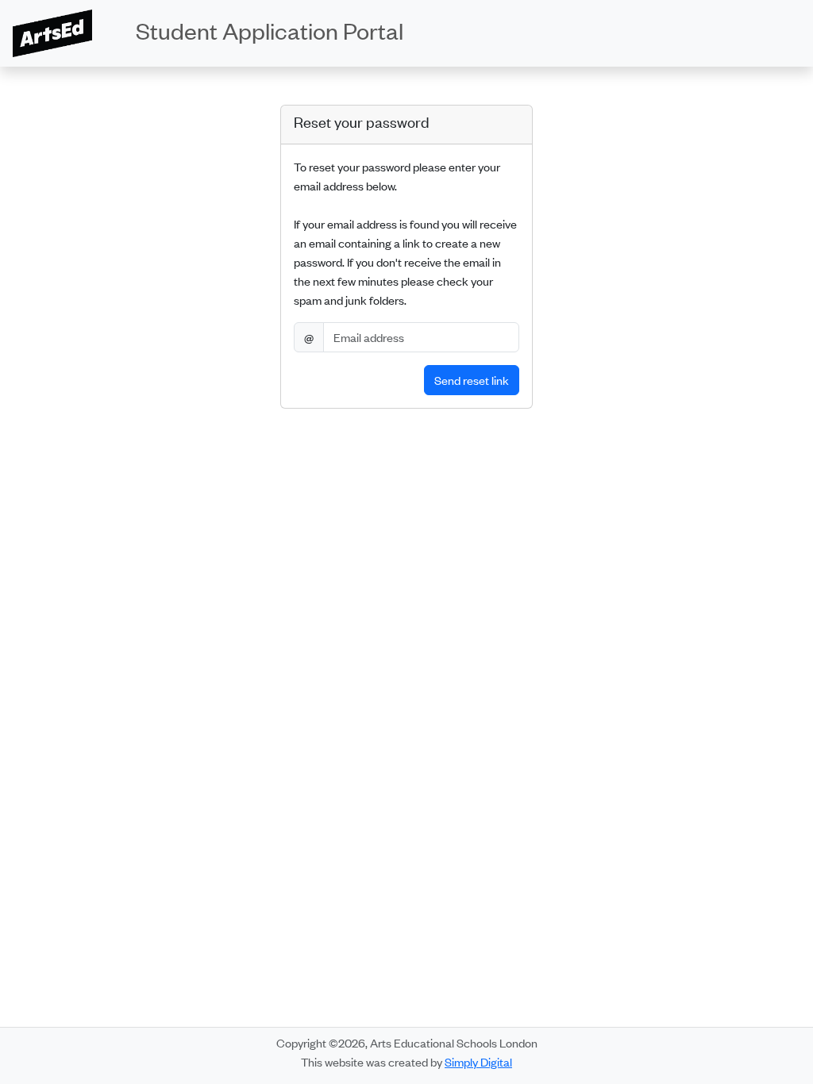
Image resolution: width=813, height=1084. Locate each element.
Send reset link (471, 379)
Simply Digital (478, 1061)
